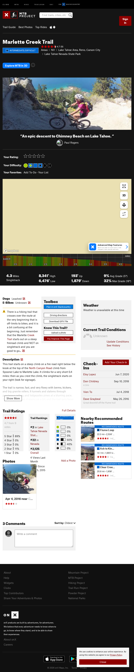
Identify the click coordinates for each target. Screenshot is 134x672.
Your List (43, 172)
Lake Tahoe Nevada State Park (62, 53)
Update (118, 341)
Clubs (7, 587)
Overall (34, 452)
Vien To (87, 391)
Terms (74, 667)
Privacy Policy (116, 655)
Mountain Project (78, 572)
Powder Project (77, 593)
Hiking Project (76, 582)
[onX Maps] (11, 617)
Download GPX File (58, 321)
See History (113, 345)
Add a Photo (68, 460)
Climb (6, 4)
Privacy (83, 667)
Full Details (69, 410)
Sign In (125, 20)
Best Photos (25, 27)
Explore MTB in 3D (16, 65)
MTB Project (75, 577)
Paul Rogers (71, 142)
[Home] (21, 15)
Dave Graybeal (91, 398)
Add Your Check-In (116, 362)
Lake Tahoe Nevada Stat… (38, 431)
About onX (10, 639)
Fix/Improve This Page (58, 338)
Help (6, 577)
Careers (8, 644)
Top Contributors (14, 593)
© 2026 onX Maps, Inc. (58, 667)
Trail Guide (9, 27)
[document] (103, 657)
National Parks (76, 598)
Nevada (34, 443)
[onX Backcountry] (69, 4)
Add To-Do (30, 172)
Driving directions (58, 315)
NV (53, 49)
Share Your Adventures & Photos (23, 598)
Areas (44, 49)
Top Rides (41, 27)
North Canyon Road (40, 368)
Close (103, 661)
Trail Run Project (78, 587)
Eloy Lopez (89, 374)
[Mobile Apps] (52, 27)
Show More (13, 398)
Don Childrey (91, 381)
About (7, 572)
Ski (51, 4)
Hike (26, 4)
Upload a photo (58, 332)
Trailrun (39, 4)
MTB (16, 4)
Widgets (9, 582)
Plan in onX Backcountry (58, 306)
